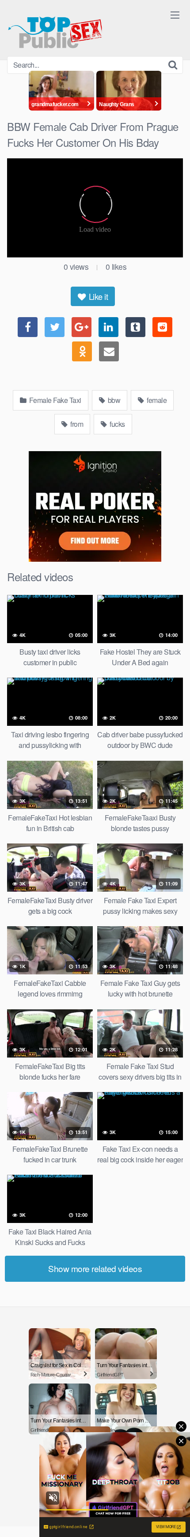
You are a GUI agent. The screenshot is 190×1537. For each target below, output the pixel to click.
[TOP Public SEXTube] (55, 28)
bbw (113, 400)
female (156, 400)
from (76, 424)
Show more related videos (95, 1268)
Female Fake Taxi (54, 400)
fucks (116, 424)
